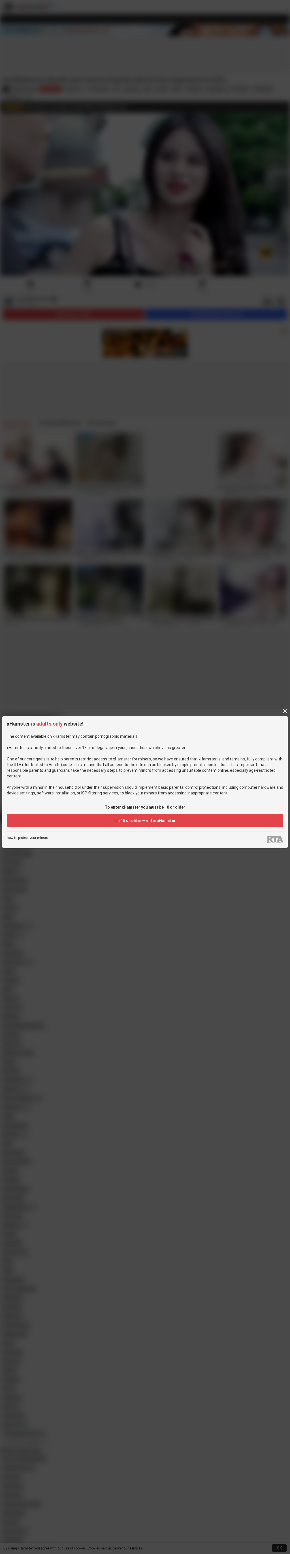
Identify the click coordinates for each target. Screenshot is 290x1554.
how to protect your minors (27, 838)
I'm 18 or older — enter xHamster (145, 820)
